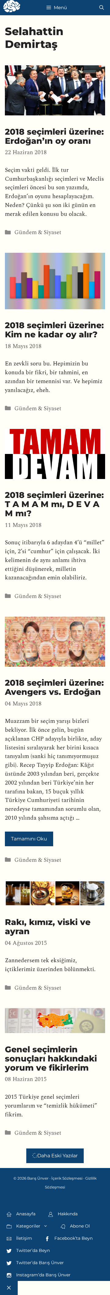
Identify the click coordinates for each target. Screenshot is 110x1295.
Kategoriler (27, 1226)
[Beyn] (11, 7)
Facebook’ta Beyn (73, 1238)
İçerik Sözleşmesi (66, 1178)
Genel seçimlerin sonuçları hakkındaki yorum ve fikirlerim (51, 1058)
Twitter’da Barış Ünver (39, 1262)
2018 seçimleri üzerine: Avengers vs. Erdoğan (54, 687)
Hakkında (67, 1214)
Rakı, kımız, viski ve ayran (47, 926)
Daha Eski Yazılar (57, 1156)
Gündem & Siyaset (37, 232)
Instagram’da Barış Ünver (43, 1275)
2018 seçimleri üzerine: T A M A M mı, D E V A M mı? (54, 504)
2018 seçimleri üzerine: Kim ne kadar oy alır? (54, 329)
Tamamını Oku (29, 839)
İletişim (23, 1238)
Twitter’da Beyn (32, 1250)
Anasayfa (25, 1214)
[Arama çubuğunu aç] (101, 8)
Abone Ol (79, 1226)
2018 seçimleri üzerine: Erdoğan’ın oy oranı (54, 136)
